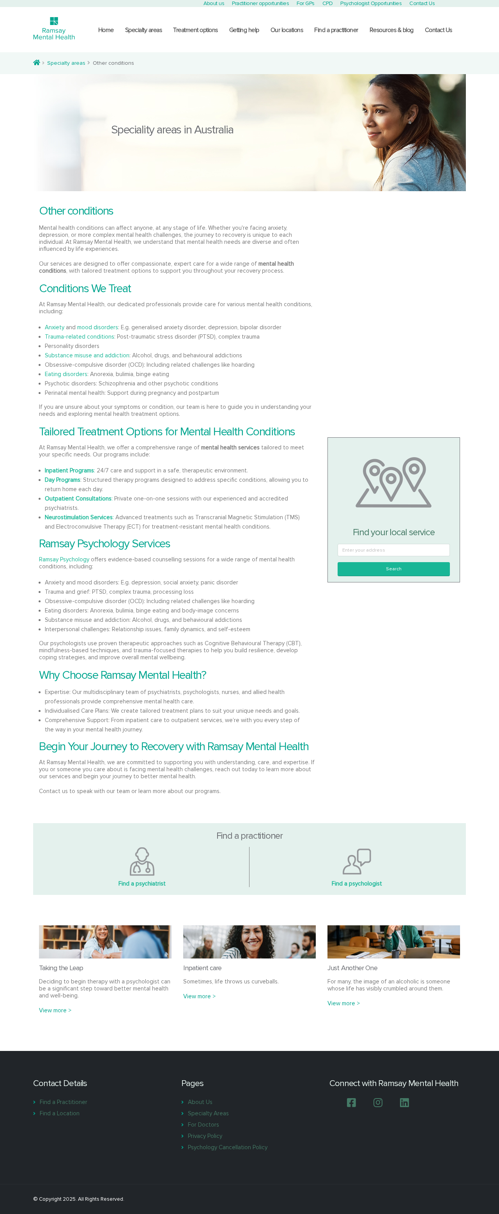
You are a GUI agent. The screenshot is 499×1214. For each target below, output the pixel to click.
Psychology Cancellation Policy (227, 1147)
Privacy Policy (205, 1135)
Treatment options (195, 30)
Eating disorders (66, 374)
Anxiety (54, 327)
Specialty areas (143, 30)
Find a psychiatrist (142, 883)
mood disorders (97, 327)
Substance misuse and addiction (87, 355)
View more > (55, 1010)
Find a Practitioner (63, 1102)
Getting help (244, 30)
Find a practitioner (336, 30)
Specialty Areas (208, 1113)
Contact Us (438, 30)
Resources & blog (392, 30)
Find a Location (60, 1113)
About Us (200, 1102)
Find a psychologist (357, 883)
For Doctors (203, 1124)
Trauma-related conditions (79, 336)
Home (106, 30)
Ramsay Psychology (64, 559)
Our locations (287, 30)
